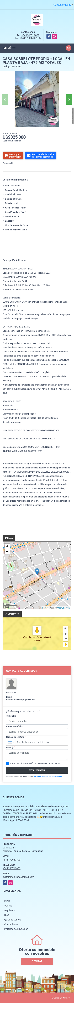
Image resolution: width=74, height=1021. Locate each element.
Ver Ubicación (31, 637)
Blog (6, 915)
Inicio (7, 901)
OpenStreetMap (64, 607)
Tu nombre (11, 716)
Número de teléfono (15, 737)
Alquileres (9, 910)
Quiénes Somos (12, 919)
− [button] (7, 551)
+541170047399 (29, 38)
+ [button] (7, 546)
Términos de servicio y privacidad (47, 777)
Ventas (8, 905)
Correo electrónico (15, 726)
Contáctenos (11, 924)
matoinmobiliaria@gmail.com (20, 699)
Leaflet (45, 607)
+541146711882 (30, 35)
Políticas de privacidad (16, 929)
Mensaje (10, 747)
